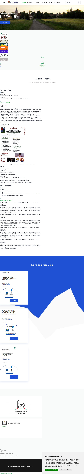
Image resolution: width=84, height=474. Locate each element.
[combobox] (72, 2)
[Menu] (4, 2)
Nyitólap (24, 2)
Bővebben (5, 22)
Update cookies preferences (6, 473)
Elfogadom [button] (48, 469)
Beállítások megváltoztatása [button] (65, 469)
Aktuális (44, 2)
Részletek (14, 300)
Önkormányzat (30, 2)
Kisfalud (37, 2)
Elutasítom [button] (55, 469)
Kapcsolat (50, 2)
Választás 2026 (57, 2)
